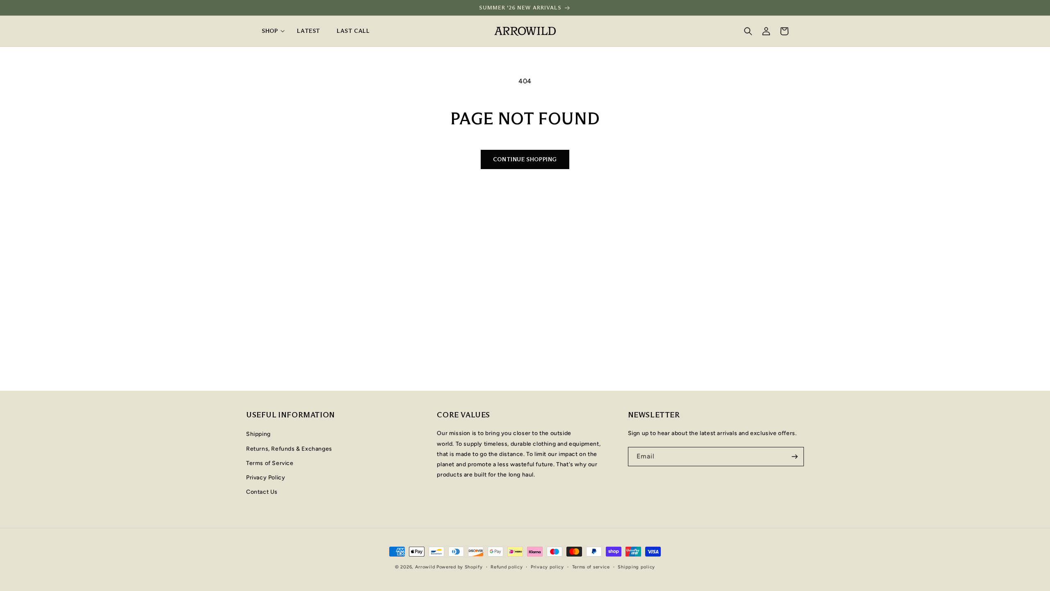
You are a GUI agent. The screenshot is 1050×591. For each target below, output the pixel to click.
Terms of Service (270, 463)
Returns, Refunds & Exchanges (289, 448)
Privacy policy (547, 567)
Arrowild (425, 567)
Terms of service (591, 567)
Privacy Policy (265, 477)
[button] (271, 30)
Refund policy (507, 567)
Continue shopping (525, 159)
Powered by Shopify (459, 567)
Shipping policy (636, 567)
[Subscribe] (794, 456)
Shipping (258, 434)
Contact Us (262, 491)
